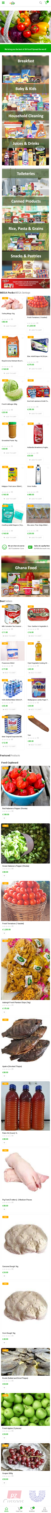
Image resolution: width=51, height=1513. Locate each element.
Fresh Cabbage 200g (9, 404)
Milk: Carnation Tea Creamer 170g (13, 626)
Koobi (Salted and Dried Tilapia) (15, 1378)
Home (6, 1511)
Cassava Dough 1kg (10, 1266)
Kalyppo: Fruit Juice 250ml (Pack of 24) (16, 486)
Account (45, 1511)
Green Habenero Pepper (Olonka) (15, 866)
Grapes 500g (7, 1473)
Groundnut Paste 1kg (9, 440)
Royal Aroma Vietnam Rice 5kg (13, 361)
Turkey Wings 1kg (8, 313)
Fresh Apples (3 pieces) (11, 1428)
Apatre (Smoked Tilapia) (12, 1066)
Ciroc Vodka (31, 486)
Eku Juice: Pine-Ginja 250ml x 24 (39, 525)
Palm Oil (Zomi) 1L (9, 1133)
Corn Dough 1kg (8, 1333)
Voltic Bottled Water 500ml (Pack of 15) (15, 700)
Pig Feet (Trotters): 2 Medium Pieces (17, 1200)
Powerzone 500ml (8, 663)
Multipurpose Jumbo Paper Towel (39, 700)
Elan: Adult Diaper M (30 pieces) (39, 356)
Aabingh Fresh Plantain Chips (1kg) (16, 1002)
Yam (29, 735)
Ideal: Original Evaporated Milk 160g (14, 737)
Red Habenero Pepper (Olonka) (14, 808)
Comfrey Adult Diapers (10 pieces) (14, 525)
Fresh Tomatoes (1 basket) (37, 317)
